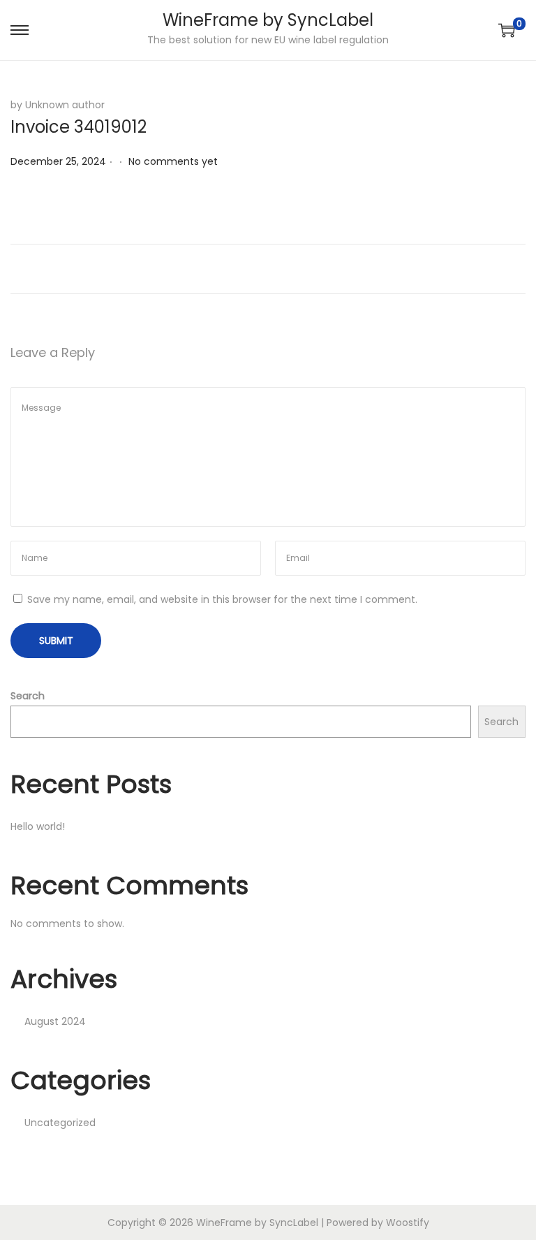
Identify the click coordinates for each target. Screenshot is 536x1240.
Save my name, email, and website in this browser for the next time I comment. (222, 599)
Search (27, 696)
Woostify (407, 1223)
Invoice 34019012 (78, 126)
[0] (506, 30)
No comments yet (173, 161)
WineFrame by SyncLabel (268, 19)
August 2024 (55, 1021)
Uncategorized (60, 1123)
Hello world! (37, 826)
